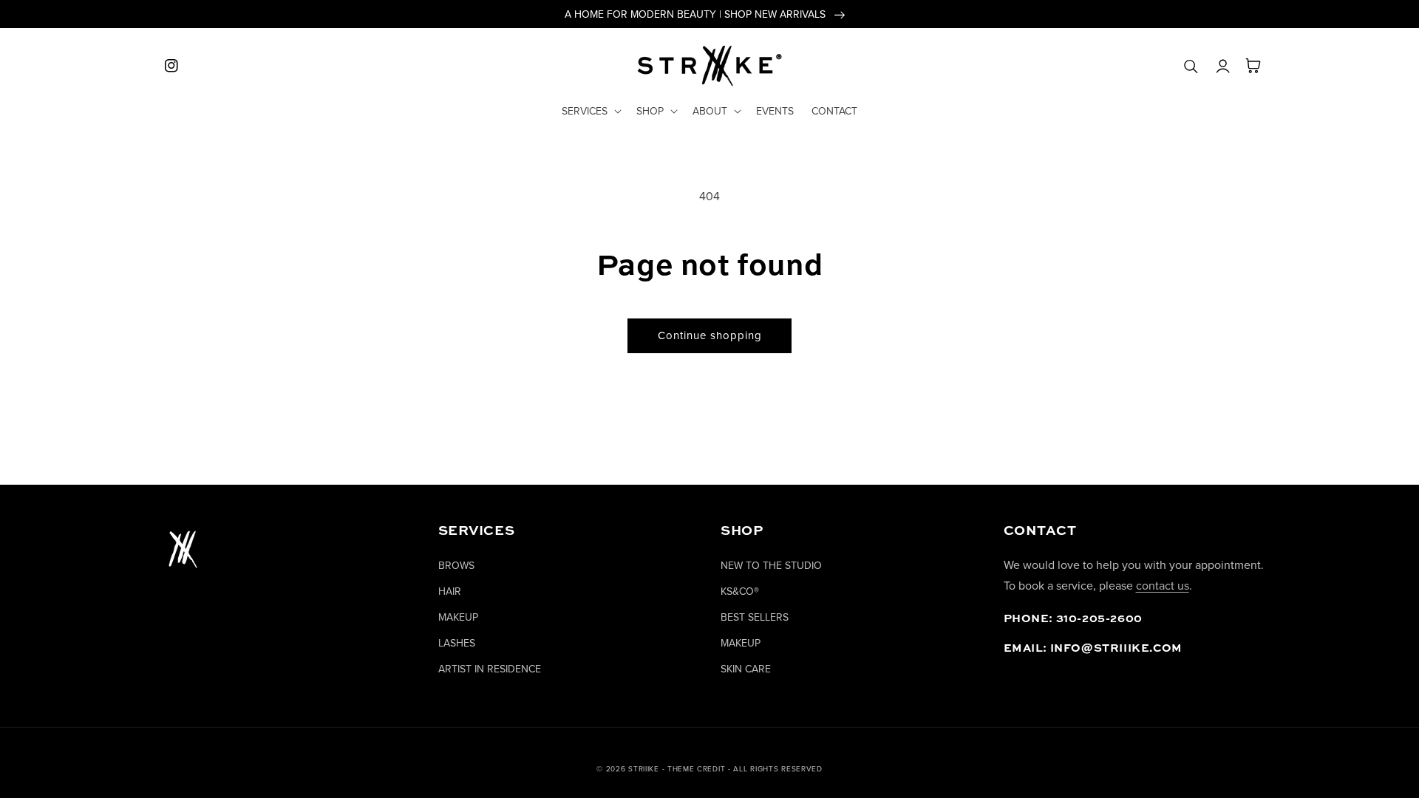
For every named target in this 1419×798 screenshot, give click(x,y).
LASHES (456, 642)
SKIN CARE (746, 668)
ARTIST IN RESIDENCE (489, 668)
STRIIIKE (643, 768)
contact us (1162, 585)
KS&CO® (740, 591)
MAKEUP (458, 617)
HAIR (449, 591)
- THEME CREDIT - (698, 768)
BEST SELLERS (755, 617)
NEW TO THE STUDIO (771, 565)
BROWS (456, 565)
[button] (590, 110)
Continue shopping (710, 335)
